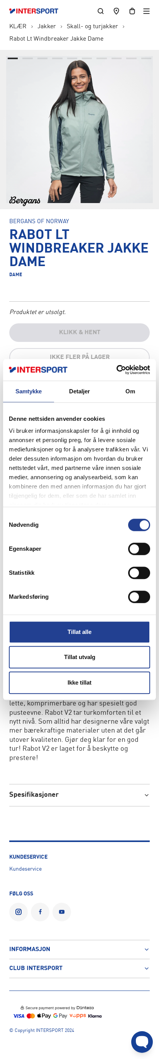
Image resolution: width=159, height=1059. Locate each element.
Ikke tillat (79, 682)
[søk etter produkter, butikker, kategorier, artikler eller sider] (100, 11)
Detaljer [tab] (79, 391)
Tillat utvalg (79, 657)
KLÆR (18, 27)
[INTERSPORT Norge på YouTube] (61, 912)
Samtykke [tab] (28, 391)
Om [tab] (130, 391)
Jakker (46, 27)
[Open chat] (142, 1042)
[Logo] (37, 11)
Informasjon (29, 949)
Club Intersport (36, 968)
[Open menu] (146, 11)
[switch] (139, 549)
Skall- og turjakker (92, 27)
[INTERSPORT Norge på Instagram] (18, 912)
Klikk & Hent (79, 333)
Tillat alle (79, 632)
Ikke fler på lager (80, 357)
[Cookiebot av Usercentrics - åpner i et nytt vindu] (116, 370)
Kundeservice (25, 869)
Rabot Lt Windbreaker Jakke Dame (56, 39)
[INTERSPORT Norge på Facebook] (40, 912)
